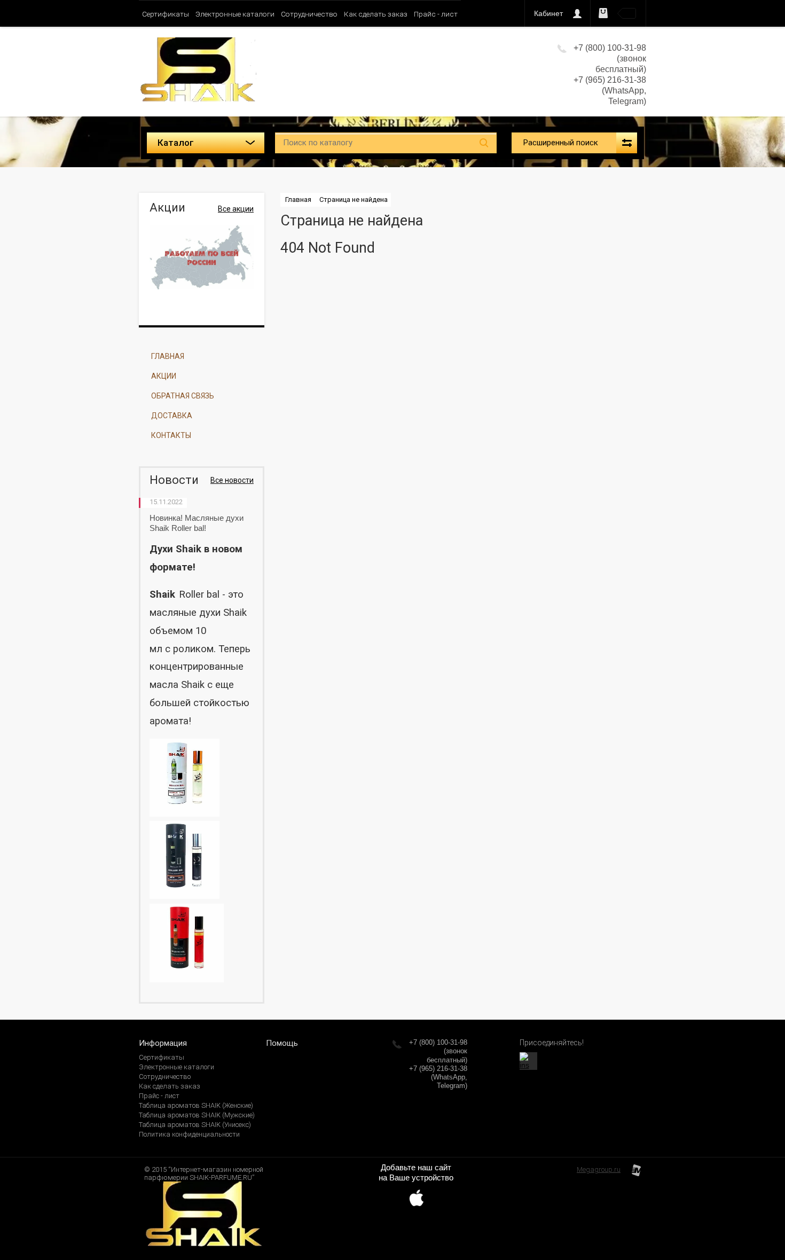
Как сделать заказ (375, 14)
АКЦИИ (163, 376)
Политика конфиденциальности (189, 1134)
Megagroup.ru (599, 1169)
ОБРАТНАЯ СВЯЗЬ (182, 396)
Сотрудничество (309, 14)
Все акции (236, 209)
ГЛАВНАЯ (167, 356)
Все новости (232, 480)
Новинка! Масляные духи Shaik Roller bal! (197, 523)
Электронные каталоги (234, 14)
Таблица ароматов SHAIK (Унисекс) (195, 1125)
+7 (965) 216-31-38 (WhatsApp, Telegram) (610, 90)
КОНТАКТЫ (171, 435)
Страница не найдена (353, 199)
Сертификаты (165, 14)
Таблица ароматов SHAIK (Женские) (196, 1105)
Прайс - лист (436, 14)
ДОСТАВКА (171, 415)
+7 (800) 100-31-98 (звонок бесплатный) (438, 1051)
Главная (298, 199)
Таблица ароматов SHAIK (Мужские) (197, 1115)
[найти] (484, 143)
